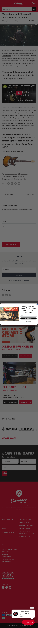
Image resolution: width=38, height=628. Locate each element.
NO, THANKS (28, 321)
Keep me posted (28, 318)
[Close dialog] (37, 304)
